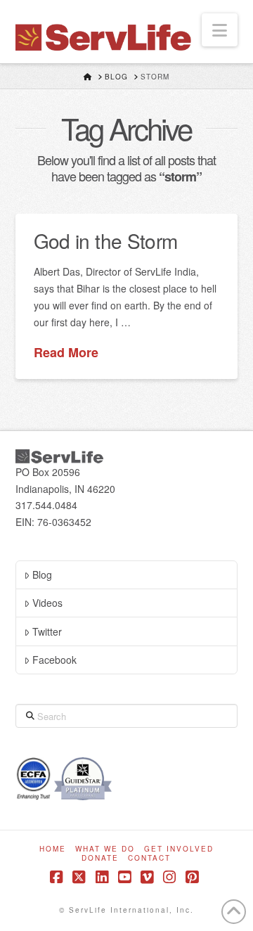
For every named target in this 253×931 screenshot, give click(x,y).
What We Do (105, 849)
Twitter (47, 631)
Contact (149, 858)
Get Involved (179, 849)
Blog (42, 574)
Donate (100, 858)
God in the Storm (106, 240)
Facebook (54, 660)
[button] (220, 29)
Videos (47, 603)
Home (52, 849)
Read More (66, 352)
